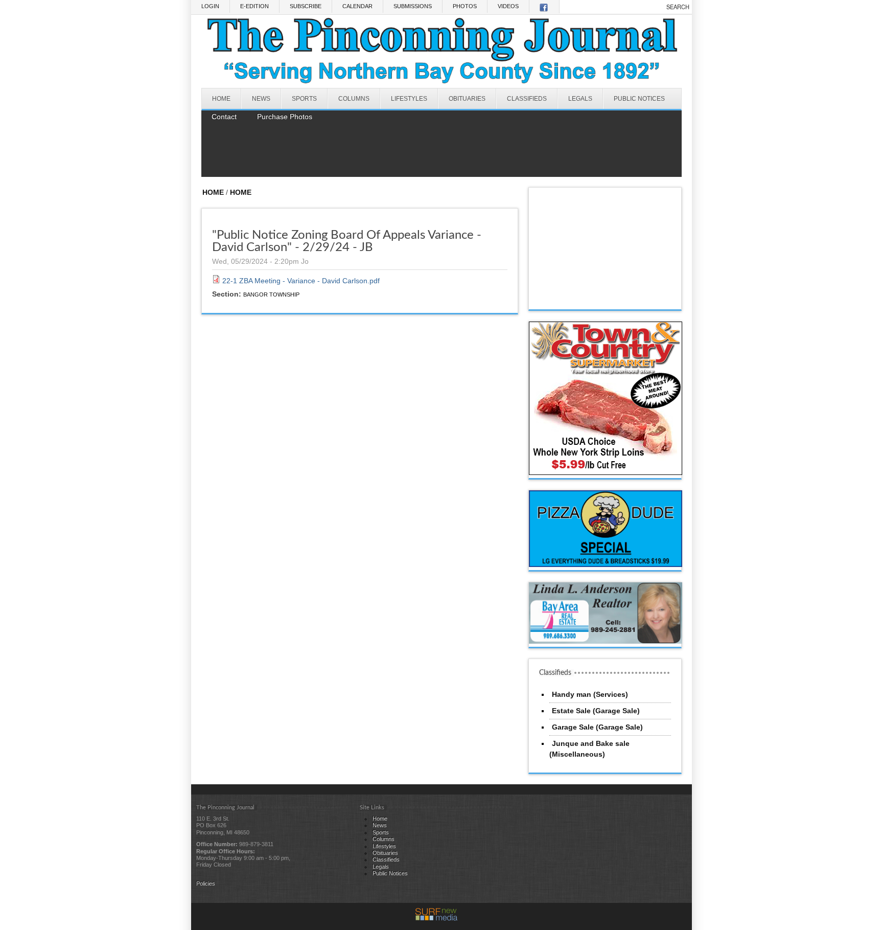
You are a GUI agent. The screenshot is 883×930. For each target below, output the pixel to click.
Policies (205, 883)
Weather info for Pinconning (605, 299)
